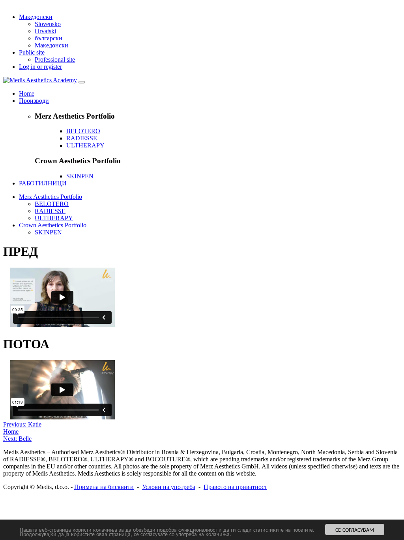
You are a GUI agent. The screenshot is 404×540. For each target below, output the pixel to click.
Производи (34, 100)
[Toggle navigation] (82, 82)
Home (26, 93)
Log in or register (40, 66)
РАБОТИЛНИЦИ (43, 183)
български (48, 38)
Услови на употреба (168, 486)
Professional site (55, 59)
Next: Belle (17, 438)
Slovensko (48, 24)
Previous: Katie (22, 424)
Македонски (35, 16)
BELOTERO (83, 131)
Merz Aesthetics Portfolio (50, 196)
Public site (32, 52)
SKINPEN (80, 176)
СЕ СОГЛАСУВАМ (354, 529)
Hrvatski (45, 31)
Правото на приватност (235, 486)
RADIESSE (81, 138)
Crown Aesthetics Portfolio (52, 225)
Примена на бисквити (104, 486)
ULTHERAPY (85, 145)
